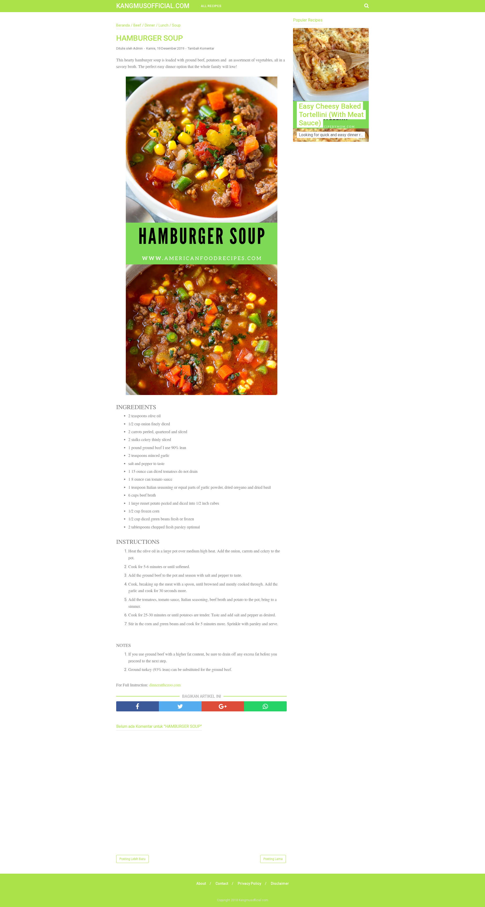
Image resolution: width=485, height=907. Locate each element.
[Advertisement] (331, 245)
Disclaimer (280, 883)
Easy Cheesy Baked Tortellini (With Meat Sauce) (331, 114)
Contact (221, 883)
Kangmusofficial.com (152, 6)
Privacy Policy (249, 883)
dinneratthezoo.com (165, 684)
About (201, 883)
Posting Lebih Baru (132, 859)
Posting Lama (273, 859)
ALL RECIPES (211, 6)
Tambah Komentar (201, 48)
